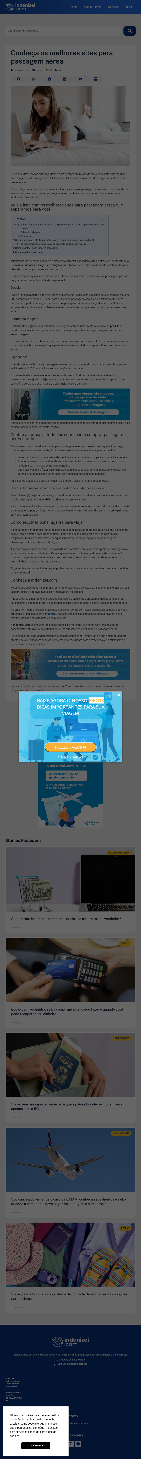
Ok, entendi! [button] (36, 1445)
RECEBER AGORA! (70, 747)
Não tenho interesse (70, 756)
